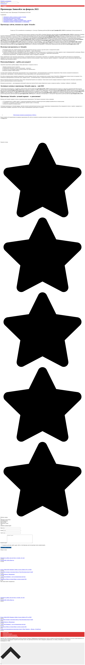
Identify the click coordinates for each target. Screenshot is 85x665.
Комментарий (4, 542)
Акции (4, 6)
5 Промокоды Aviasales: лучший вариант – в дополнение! (16, 21)
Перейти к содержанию (6, 1)
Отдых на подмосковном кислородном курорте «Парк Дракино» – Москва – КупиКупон (21, 629)
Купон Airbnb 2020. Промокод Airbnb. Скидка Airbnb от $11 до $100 (16, 569)
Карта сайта (6, 632)
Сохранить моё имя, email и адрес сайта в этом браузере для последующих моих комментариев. (23, 545)
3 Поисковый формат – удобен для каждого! (13, 19)
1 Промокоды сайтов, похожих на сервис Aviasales (14, 17)
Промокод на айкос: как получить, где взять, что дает (13, 557)
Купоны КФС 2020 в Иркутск (7, 560)
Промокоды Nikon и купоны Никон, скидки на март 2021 (14, 579)
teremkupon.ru (4, 3)
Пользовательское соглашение (10, 635)
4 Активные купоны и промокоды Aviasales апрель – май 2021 (17, 20)
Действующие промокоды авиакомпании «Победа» (24, 114)
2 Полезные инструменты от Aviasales (11, 18)
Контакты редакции (7, 633)
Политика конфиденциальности (10, 636)
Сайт (2, 532)
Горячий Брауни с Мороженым (8, 574)
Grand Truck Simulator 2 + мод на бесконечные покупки (13, 576)
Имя (1, 528)
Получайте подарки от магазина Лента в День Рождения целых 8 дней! (17, 572)
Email (2, 530)
